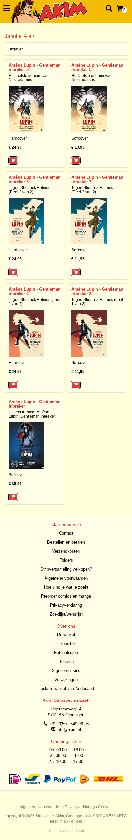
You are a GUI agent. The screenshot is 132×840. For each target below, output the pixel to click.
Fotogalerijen (66, 652)
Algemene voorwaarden (66, 578)
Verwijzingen (66, 679)
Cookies (105, 807)
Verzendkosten (66, 551)
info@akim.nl (69, 729)
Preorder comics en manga (66, 596)
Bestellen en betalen (66, 542)
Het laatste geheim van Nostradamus (29, 77)
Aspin (80, 830)
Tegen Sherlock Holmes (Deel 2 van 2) (29, 189)
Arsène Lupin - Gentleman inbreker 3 (35, 179)
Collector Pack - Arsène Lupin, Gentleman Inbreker (32, 414)
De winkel (66, 634)
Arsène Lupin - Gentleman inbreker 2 (35, 291)
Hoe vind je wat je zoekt (66, 587)
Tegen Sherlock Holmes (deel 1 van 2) (34, 301)
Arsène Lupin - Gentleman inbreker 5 (35, 67)
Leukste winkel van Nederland (66, 688)
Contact (66, 533)
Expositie (66, 643)
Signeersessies (66, 670)
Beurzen (66, 661)
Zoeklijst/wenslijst (66, 614)
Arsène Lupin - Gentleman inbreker (35, 404)
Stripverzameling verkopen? (66, 569)
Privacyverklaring (66, 605)
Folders (66, 560)
